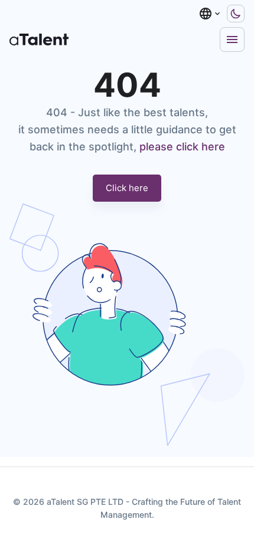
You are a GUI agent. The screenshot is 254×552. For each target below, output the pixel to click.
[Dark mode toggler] (236, 13)
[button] (210, 13)
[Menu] (232, 39)
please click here (182, 146)
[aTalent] (39, 39)
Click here (127, 187)
